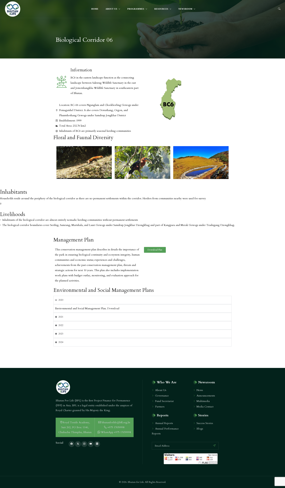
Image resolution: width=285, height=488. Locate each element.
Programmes (135, 9)
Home (94, 9)
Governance (162, 396)
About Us (111, 9)
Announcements (206, 396)
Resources (161, 9)
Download (113, 308)
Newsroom (185, 9)
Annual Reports (164, 423)
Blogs (200, 429)
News (200, 390)
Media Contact (205, 406)
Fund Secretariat (164, 401)
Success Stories (205, 423)
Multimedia (203, 401)
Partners (159, 406)
